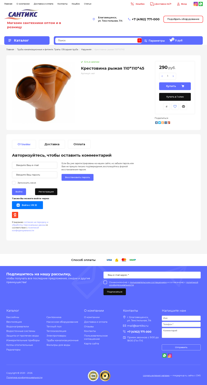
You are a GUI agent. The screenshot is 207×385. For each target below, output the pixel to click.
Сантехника (53, 317)
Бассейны (12, 317)
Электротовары (56, 335)
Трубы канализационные (62, 340)
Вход (184, 4)
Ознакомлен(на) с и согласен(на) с (164, 341)
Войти (19, 191)
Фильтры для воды (58, 345)
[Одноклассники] (162, 122)
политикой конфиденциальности (25, 229)
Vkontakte (27, 205)
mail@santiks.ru (137, 325)
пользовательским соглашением (148, 282)
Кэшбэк (76, 4)
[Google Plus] (169, 122)
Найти (139, 40)
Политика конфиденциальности (24, 377)
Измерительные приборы (23, 340)
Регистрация (46, 191)
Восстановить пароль (77, 177)
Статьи (87, 4)
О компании (23, 4)
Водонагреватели (17, 326)
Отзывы (89, 326)
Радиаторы (13, 349)
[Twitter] (159, 122)
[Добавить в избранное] (175, 106)
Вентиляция (14, 321)
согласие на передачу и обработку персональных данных (30, 223)
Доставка (51, 144)
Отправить (181, 347)
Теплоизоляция (56, 331)
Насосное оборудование (62, 321)
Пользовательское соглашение (96, 337)
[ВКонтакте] (156, 122)
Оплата (79, 144)
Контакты (62, 4)
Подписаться (114, 291)
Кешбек (140, 4)
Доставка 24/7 (163, 4)
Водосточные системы (20, 331)
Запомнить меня (27, 182)
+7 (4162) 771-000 (146, 19)
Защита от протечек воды (22, 335)
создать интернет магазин (156, 375)
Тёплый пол (54, 326)
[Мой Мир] (165, 122)
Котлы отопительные (19, 345)
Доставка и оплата (43, 4)
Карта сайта (91, 343)
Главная (8, 4)
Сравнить (166, 106)
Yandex (15, 215)
